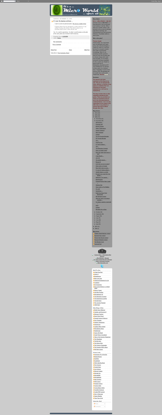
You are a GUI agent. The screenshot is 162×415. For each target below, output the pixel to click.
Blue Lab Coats (98, 278)
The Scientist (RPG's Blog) (101, 347)
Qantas (59, 38)
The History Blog (98, 343)
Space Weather (98, 396)
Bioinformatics (99, 179)
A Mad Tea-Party (98, 272)
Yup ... (97, 140)
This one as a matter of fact (79, 23)
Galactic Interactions (99, 322)
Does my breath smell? (101, 150)
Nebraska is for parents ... (102, 177)
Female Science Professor (100, 318)
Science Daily (97, 385)
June (97, 220)
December (98, 118)
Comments (98, 406)
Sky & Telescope (98, 394)
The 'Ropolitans (98, 339)
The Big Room (97, 300)
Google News (97, 367)
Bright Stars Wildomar (99, 310)
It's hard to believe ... (101, 144)
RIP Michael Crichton (101, 196)
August (98, 216)
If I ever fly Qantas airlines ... (63, 21)
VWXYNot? (97, 305)
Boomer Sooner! (100, 126)
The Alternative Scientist (102, 148)
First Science (97, 365)
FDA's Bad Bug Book (99, 363)
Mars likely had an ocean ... (102, 168)
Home (70, 49)
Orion (97, 205)
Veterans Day (99, 185)
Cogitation (96, 282)
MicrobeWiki (97, 375)
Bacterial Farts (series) (100, 235)
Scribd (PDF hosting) (99, 392)
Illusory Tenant (98, 290)
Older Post (87, 49)
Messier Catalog (98, 371)
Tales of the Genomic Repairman (102, 337)
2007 (96, 226)
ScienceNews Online (99, 387)
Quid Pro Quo (99, 142)
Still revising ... (99, 122)
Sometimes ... (99, 191)
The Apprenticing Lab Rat (100, 298)
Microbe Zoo (97, 373)
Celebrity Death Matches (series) (102, 233)
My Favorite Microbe (101, 138)
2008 (96, 117)
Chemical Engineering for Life (101, 280)
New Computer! (99, 132)
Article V (96, 274)
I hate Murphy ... (100, 156)
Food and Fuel (97, 244)
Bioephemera (97, 276)
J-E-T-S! (98, 158)
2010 (96, 113)
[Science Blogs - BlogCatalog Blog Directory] (102, 256)
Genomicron (97, 324)
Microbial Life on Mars (101, 209)
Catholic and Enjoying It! (100, 312)
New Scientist (97, 379)
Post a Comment (57, 44)
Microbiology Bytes (99, 328)
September (99, 214)
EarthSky (96, 358)
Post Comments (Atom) (63, 53)
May (97, 222)
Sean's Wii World (98, 333)
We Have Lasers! (98, 349)
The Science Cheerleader (100, 345)
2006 (96, 228)
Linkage (98, 134)
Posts (96, 403)
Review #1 (98, 162)
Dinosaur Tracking (98, 314)
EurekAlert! (97, 360)
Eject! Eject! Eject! (99, 316)
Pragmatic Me (99, 124)
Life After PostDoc (98, 292)
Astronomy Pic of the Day (100, 354)
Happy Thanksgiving (101, 128)
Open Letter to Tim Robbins (102, 187)
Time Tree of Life (98, 398)
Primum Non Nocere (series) (101, 237)
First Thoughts (98, 320)
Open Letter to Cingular (101, 166)
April (97, 224)
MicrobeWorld (97, 377)
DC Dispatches (98, 284)
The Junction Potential (99, 302)
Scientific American (99, 390)
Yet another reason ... (101, 160)
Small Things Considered (100, 335)
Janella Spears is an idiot (102, 172)
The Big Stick (97, 341)
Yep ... (97, 146)
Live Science (97, 369)
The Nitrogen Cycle (99, 242)
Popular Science (98, 383)
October (98, 212)
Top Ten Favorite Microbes (102, 136)
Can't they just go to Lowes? (103, 164)
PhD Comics (97, 381)
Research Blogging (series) (101, 239)
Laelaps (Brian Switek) (99, 326)
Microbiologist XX (98, 294)
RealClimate (97, 330)
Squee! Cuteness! (100, 130)
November (98, 120)
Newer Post (54, 49)
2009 (96, 115)
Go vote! (98, 189)
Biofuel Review (98, 356)
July (97, 218)
